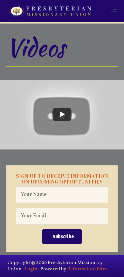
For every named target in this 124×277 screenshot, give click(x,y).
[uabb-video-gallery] (62, 114)
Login (31, 269)
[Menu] (114, 11)
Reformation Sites (87, 269)
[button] (62, 236)
